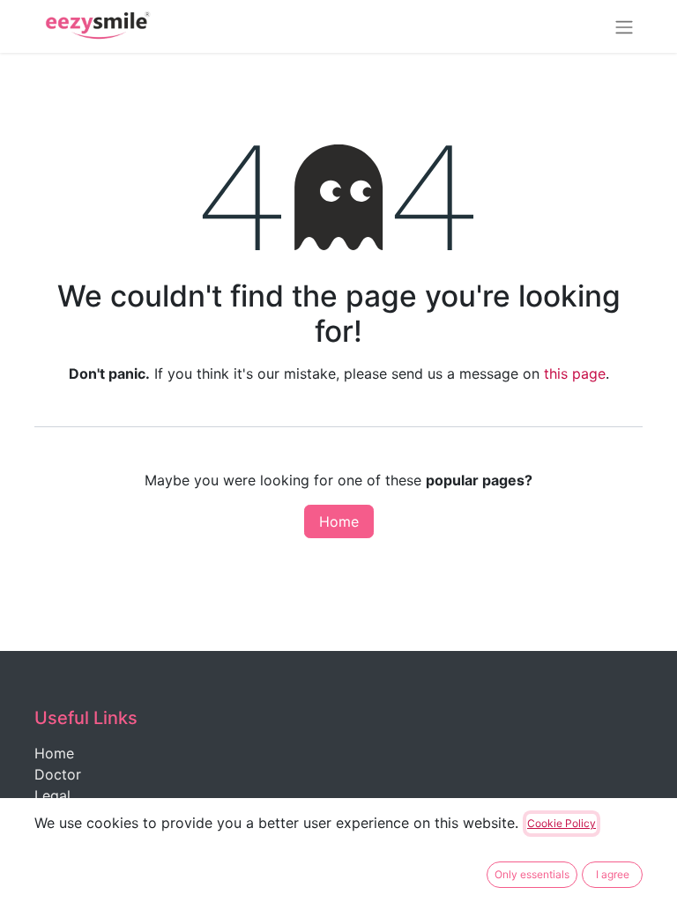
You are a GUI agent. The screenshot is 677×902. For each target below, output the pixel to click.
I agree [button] (612, 874)
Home (339, 521)
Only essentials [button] (532, 874)
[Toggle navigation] (624, 26)
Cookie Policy (561, 823)
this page (575, 373)
